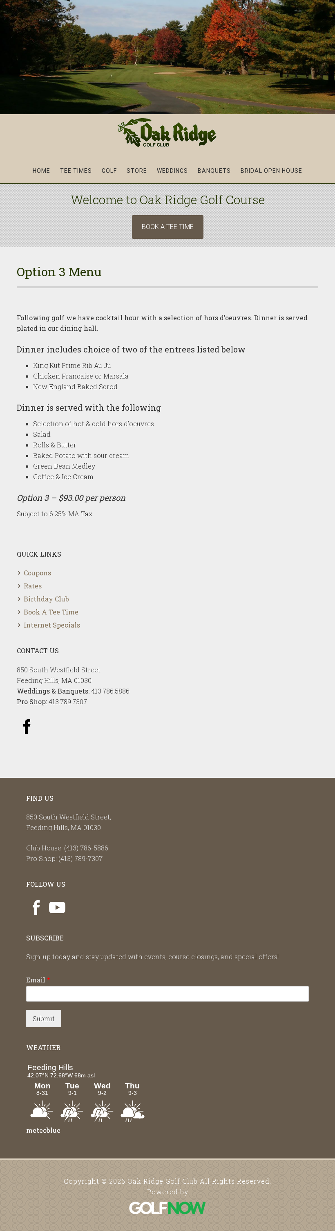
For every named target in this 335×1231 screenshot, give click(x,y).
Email (38, 980)
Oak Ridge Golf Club (167, 132)
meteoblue (43, 1130)
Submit (44, 1018)
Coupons (37, 572)
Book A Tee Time (168, 227)
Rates (33, 585)
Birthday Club (46, 599)
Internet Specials (52, 625)
